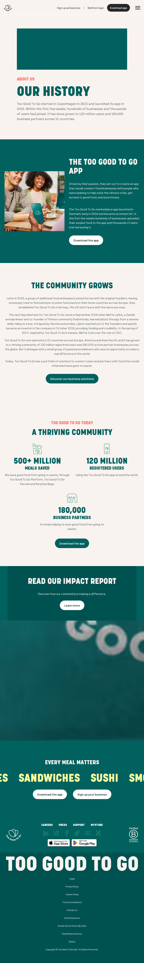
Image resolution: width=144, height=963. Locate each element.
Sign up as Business (68, 7)
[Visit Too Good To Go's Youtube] (88, 833)
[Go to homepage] (8, 8)
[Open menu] (137, 7)
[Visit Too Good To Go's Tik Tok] (77, 833)
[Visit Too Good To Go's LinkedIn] (46, 833)
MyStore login (96, 7)
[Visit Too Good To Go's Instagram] (56, 833)
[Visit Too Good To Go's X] (98, 833)
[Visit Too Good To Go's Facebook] (67, 833)
